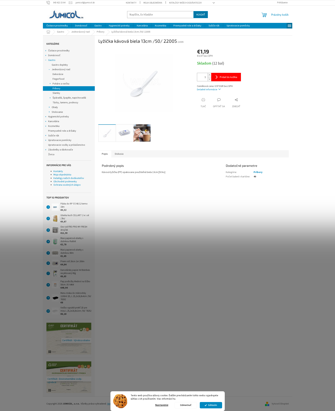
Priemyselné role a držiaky (62, 131)
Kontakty (131, 2)
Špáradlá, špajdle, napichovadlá (69, 98)
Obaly (55, 107)
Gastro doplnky (60, 65)
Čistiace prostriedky (59, 50)
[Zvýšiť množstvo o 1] (209, 75)
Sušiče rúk (53, 135)
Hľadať (200, 14)
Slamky (56, 93)
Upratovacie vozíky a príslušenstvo (66, 145)
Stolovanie (57, 112)
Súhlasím (212, 405)
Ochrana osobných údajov (67, 185)
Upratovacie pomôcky (59, 140)
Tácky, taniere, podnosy (65, 102)
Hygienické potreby (58, 116)
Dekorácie (58, 74)
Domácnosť (54, 55)
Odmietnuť (185, 405)
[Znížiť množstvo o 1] (209, 79)
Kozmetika (53, 126)
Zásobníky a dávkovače (60, 149)
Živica (51, 154)
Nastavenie (161, 405)
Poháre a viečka (61, 84)
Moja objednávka (152, 2)
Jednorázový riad (61, 69)
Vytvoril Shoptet (280, 404)
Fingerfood (58, 79)
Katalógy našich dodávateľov (185, 2)
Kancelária (53, 121)
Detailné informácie (207, 89)
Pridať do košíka (228, 76)
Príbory (56, 88)
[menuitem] (57, 26)
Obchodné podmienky (65, 181)
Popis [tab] (105, 154)
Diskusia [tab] (119, 154)
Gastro (51, 60)
